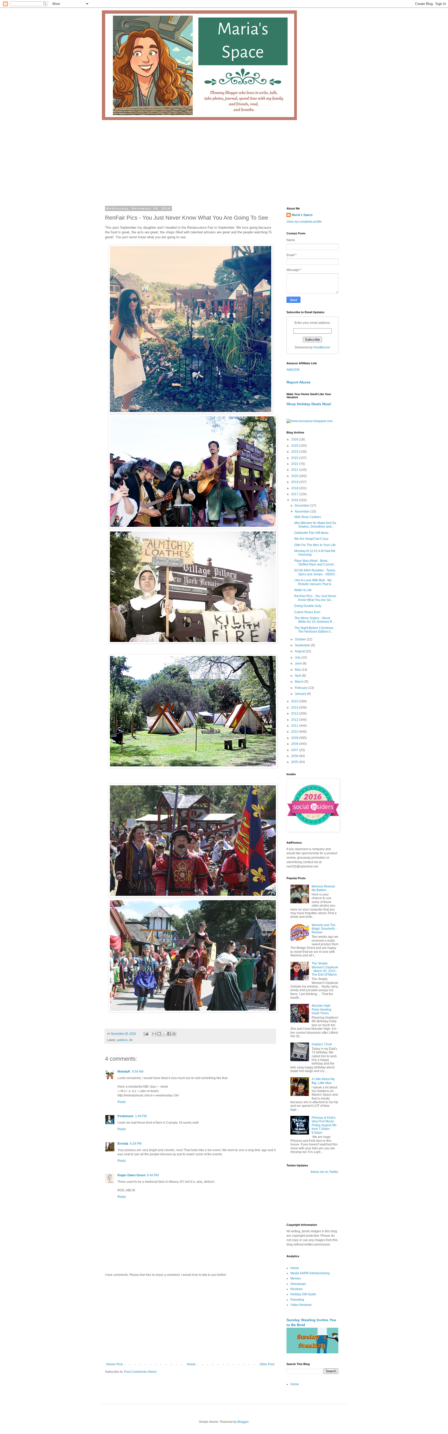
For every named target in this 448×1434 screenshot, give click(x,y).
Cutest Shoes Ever (307, 612)
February (301, 688)
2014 (295, 707)
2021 (295, 470)
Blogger (242, 1422)
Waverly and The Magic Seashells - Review (324, 928)
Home (191, 1364)
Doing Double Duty (307, 606)
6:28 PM (136, 1143)
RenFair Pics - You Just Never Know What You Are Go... (315, 597)
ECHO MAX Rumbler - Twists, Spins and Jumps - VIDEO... (315, 572)
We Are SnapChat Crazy (311, 539)
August (300, 651)
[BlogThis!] (159, 1033)
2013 (295, 713)
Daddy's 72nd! (322, 1044)
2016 (295, 500)
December (302, 505)
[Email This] (154, 1033)
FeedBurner (321, 347)
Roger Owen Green (131, 1175)
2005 (295, 762)
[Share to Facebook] (169, 1033)
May (298, 669)
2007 (295, 750)
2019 (295, 482)
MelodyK (123, 1071)
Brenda (122, 1143)
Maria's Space (302, 215)
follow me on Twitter (324, 1172)
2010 (295, 731)
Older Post (267, 1364)
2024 (295, 451)
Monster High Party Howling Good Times (321, 1009)
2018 (295, 488)
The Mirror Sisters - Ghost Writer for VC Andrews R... (314, 620)
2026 (295, 439)
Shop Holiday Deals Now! (308, 404)
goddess (122, 1039)
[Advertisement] (224, 159)
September (303, 645)
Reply (121, 1102)
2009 (295, 738)
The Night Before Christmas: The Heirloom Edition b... (314, 629)
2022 (295, 464)
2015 (295, 701)
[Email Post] (145, 1033)
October (301, 639)
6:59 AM (137, 1071)
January (301, 694)
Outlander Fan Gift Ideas (311, 533)
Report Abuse (298, 382)
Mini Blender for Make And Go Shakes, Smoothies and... (315, 524)
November (302, 511)
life (131, 1039)
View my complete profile (304, 221)
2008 (295, 744)
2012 (295, 720)
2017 (295, 494)
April (298, 675)
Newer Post (114, 1364)
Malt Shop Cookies (307, 517)
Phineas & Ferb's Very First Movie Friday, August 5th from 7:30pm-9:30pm (324, 1125)
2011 (295, 726)
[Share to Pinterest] (174, 1033)
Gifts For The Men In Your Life (315, 545)
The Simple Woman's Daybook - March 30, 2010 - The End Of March (325, 969)
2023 (295, 458)
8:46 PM (153, 1175)
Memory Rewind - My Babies (324, 888)
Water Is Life (303, 590)
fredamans (125, 1116)
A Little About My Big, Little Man (323, 1081)
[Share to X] (164, 1033)
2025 (295, 445)
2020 (295, 476)
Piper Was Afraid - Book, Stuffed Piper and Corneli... (315, 562)
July (298, 657)
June (299, 663)
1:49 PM (141, 1116)
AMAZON (293, 370)
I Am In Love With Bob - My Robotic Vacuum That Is (313, 582)
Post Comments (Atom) (140, 1372)
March (299, 681)
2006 (295, 756)
